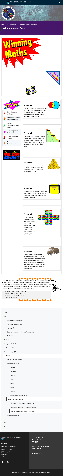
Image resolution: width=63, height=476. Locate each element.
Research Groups (9, 352)
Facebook (2, 462)
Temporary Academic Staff (15, 324)
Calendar (6, 423)
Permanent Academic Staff (15, 320)
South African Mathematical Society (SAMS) (40, 447)
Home (5, 312)
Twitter (8, 462)
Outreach (7, 356)
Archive (12, 391)
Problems (13, 371)
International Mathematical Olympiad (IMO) (22, 403)
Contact (12, 387)
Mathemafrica (36, 453)
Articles (12, 367)
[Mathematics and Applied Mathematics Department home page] (8, 13)
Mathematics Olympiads (15, 399)
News (5, 419)
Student (6, 340)
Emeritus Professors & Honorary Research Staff (21, 332)
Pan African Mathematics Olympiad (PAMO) (23, 407)
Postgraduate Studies (10, 348)
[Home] (11, 438)
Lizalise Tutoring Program (14, 360)
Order (12, 383)
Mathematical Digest (13, 363)
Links (11, 379)
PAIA (50, 472)
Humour (12, 375)
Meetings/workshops (13, 415)
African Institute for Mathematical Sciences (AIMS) (39, 440)
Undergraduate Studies (10, 344)
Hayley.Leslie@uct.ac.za (11, 446)
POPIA (47, 472)
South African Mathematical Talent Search (23, 411)
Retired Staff (11, 336)
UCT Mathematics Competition (16, 395)
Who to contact (8, 427)
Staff (5, 316)
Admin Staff (10, 328)
